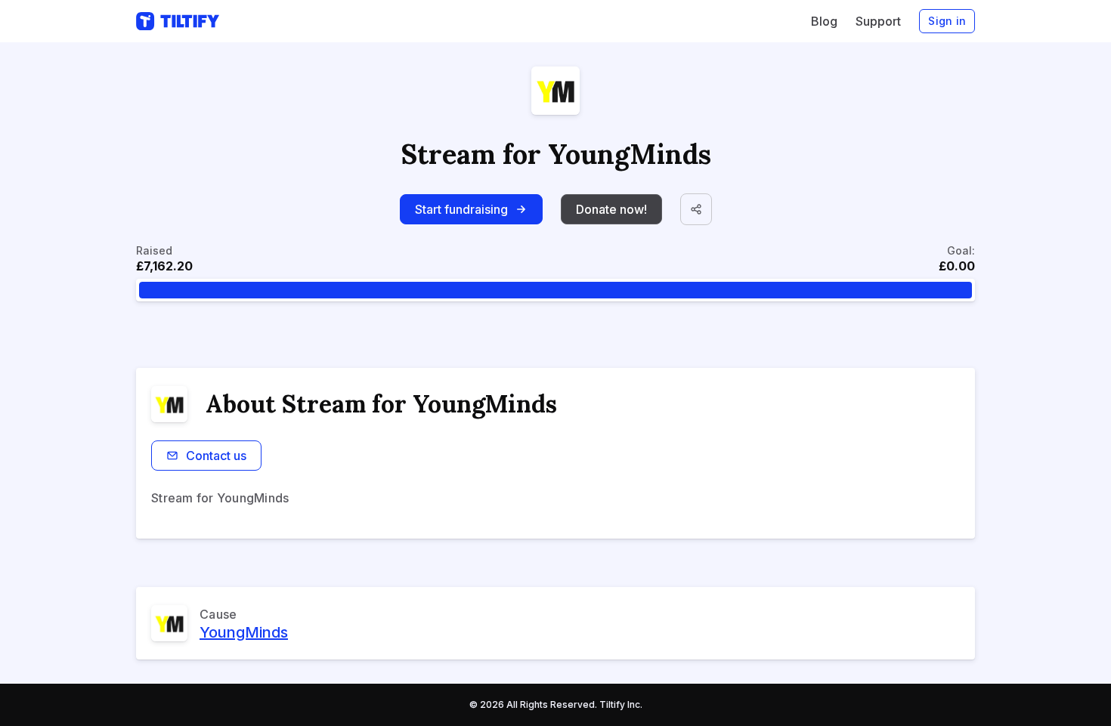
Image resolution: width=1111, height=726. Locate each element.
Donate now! (611, 209)
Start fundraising (461, 209)
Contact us (216, 455)
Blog (824, 21)
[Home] (177, 21)
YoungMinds (244, 632)
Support (878, 21)
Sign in (947, 20)
